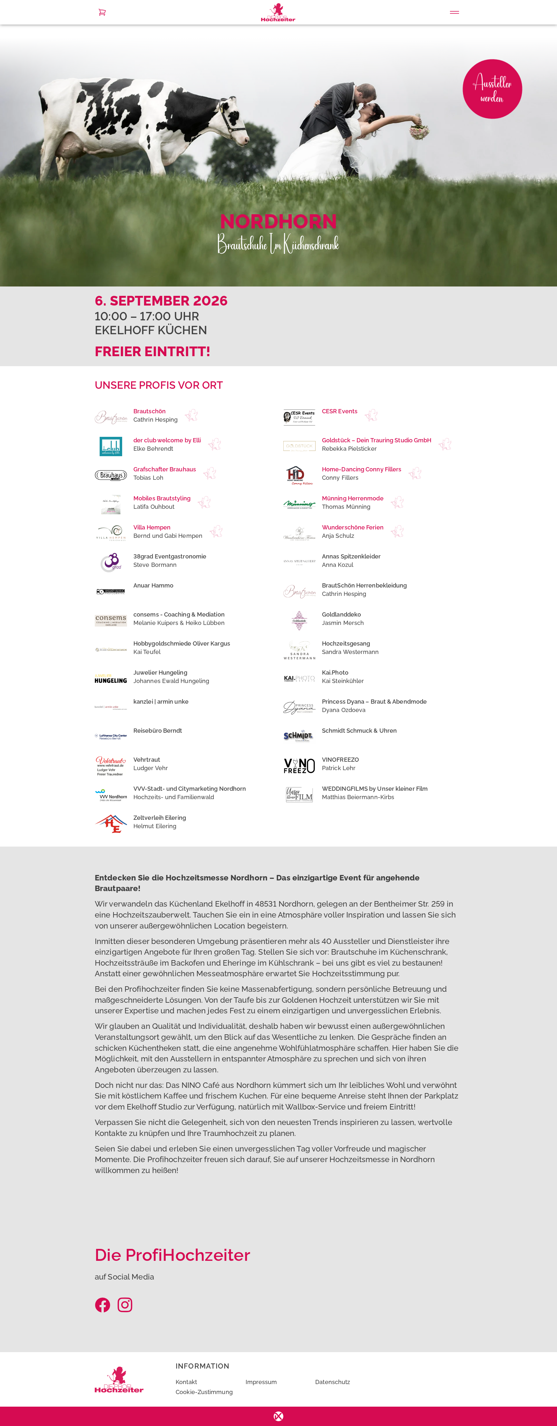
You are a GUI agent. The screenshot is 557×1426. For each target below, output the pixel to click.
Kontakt (186, 1382)
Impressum (261, 1382)
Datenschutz (332, 1382)
